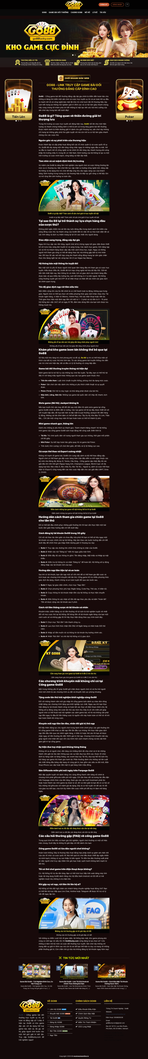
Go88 (44, 12)
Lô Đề (94, 12)
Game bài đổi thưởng (58, 12)
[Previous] (6, 38)
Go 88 (83, 358)
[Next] (142, 38)
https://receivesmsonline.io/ (115, 1014)
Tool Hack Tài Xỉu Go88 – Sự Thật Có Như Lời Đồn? (77, 983)
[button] (127, 4)
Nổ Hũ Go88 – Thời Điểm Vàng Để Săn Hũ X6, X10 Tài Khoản (39, 983)
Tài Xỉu (103, 12)
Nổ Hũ (87, 12)
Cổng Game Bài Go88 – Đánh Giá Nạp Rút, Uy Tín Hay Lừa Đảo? (115, 983)
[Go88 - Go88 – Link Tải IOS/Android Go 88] (74, 4)
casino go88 (76, 12)
